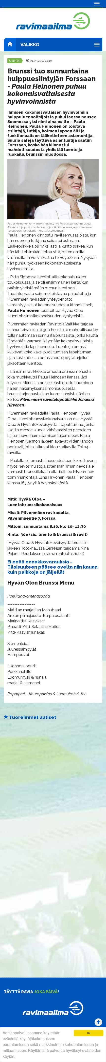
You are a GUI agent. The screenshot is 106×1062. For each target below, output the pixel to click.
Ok (88, 1033)
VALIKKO (29, 44)
